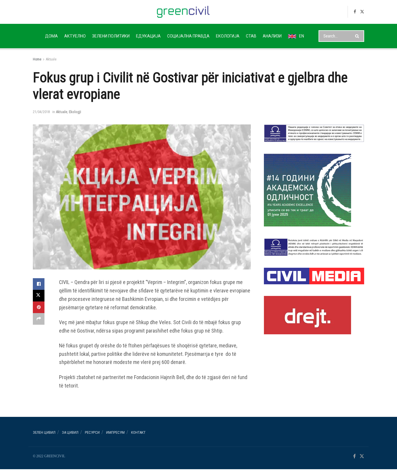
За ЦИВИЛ (70, 432)
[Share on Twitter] (38, 295)
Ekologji (75, 112)
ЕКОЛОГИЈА (227, 36)
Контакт (138, 432)
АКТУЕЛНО (75, 36)
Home (37, 59)
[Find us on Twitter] (362, 12)
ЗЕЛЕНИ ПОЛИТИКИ (111, 36)
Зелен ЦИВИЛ (44, 432)
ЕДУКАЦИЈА (148, 36)
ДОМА (51, 36)
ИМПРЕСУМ (115, 432)
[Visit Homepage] (183, 12)
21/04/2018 (41, 112)
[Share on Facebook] (38, 284)
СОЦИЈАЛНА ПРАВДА (188, 36)
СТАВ (251, 36)
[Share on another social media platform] (38, 319)
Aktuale (51, 59)
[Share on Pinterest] (38, 307)
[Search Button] (358, 36)
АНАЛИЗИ (272, 36)
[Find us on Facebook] (355, 12)
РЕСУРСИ (92, 432)
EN (301, 36)
